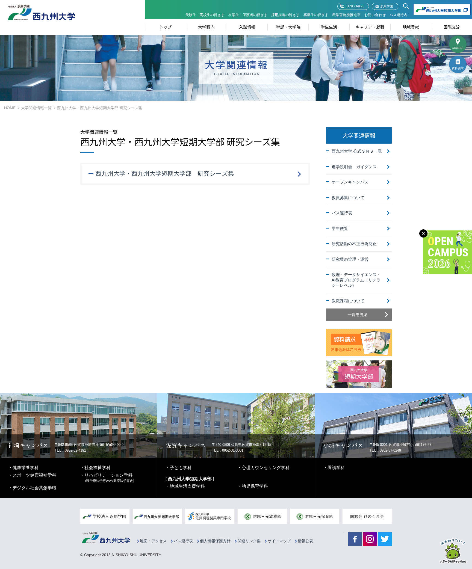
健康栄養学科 (26, 467)
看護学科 (336, 467)
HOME (10, 108)
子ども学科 (181, 467)
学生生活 (329, 27)
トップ (165, 27)
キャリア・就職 (370, 27)
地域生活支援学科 (187, 486)
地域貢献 (411, 27)
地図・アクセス (153, 541)
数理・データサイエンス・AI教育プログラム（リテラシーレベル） (356, 280)
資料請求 (458, 68)
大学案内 (206, 27)
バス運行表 (398, 15)
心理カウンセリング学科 (266, 467)
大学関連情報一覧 (36, 108)
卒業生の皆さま (315, 15)
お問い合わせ (375, 15)
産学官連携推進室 (346, 15)
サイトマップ (279, 541)
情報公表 (305, 541)
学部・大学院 (288, 27)
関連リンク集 (249, 541)
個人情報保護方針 (215, 541)
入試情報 (247, 27)
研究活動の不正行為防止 (354, 243)
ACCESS (458, 47)
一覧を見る (357, 314)
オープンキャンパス (350, 182)
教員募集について (348, 197)
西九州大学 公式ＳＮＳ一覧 (357, 151)
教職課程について (348, 300)
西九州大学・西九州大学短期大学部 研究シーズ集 (164, 173)
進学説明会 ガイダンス (354, 166)
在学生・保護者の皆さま (247, 15)
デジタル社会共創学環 (34, 487)
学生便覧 (340, 228)
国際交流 (452, 27)
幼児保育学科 (255, 486)
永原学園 (386, 6)
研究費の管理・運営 (350, 259)
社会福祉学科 (97, 467)
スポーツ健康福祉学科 (34, 475)
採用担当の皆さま (285, 15)
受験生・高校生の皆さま (205, 15)
